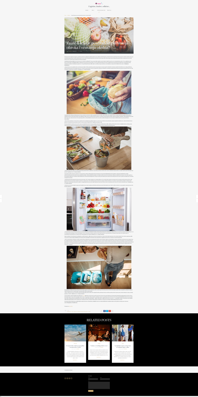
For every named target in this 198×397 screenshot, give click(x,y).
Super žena (109, 10)
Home (65, 15)
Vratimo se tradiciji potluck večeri (99, 346)
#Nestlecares (69, 311)
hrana (72, 311)
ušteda (89, 311)
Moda (93, 10)
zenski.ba (101, 347)
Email (101, 377)
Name (89, 377)
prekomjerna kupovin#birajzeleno (82, 311)
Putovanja (75, 343)
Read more (75, 360)
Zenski (71, 51)
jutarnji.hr (71, 306)
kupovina (75, 311)
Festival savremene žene (101, 10)
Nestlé (84, 295)
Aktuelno (68, 15)
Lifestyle (86, 10)
